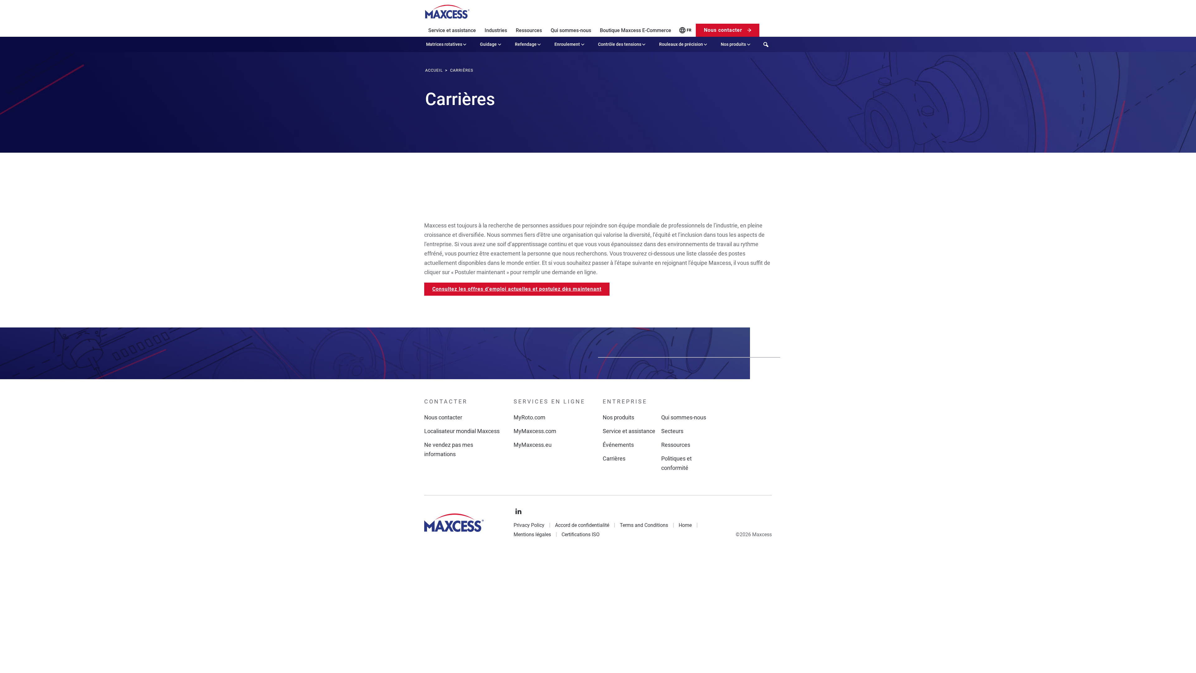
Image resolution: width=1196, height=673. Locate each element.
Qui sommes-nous (571, 30)
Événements (618, 445)
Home (685, 525)
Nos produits (733, 44)
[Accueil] (447, 12)
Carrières (614, 458)
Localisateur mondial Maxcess (462, 431)
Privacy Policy (529, 525)
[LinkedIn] (519, 512)
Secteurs (672, 431)
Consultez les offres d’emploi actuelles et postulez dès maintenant (516, 289)
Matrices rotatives (444, 44)
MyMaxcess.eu (533, 445)
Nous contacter (723, 30)
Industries (496, 30)
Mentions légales (532, 534)
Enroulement (567, 44)
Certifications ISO (581, 534)
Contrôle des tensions (619, 44)
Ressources (529, 30)
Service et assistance (452, 30)
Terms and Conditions (644, 525)
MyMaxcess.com (535, 431)
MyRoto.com (529, 417)
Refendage (526, 44)
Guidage (488, 44)
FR (689, 30)
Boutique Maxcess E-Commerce (635, 30)
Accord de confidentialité (582, 525)
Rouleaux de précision (681, 44)
